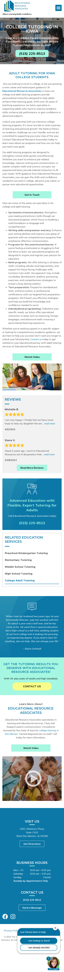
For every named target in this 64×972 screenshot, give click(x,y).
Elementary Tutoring (18, 560)
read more (49, 423)
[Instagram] (13, 916)
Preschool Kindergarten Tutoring (26, 553)
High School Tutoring (18, 573)
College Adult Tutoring (20, 580)
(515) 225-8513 (32, 523)
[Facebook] (5, 916)
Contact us (36, 339)
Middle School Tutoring (20, 566)
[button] (58, 8)
